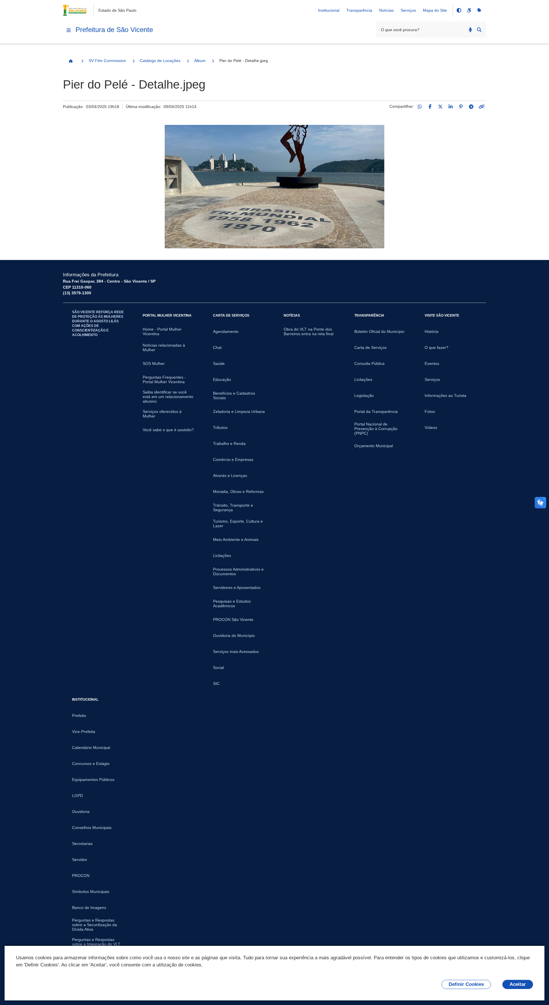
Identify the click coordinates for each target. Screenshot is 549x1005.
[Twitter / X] (440, 106)
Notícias (386, 10)
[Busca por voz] (470, 29)
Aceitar (518, 984)
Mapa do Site (435, 10)
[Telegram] (471, 106)
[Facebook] (430, 106)
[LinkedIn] (450, 106)
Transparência (359, 10)
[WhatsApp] (419, 106)
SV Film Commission (107, 60)
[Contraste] (458, 10)
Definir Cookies (466, 984)
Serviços (408, 10)
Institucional (328, 10)
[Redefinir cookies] (479, 10)
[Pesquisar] (479, 29)
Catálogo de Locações (160, 60)
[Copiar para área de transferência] (481, 106)
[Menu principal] (68, 30)
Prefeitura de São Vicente (114, 29)
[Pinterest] (461, 106)
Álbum (200, 60)
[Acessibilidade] (469, 10)
